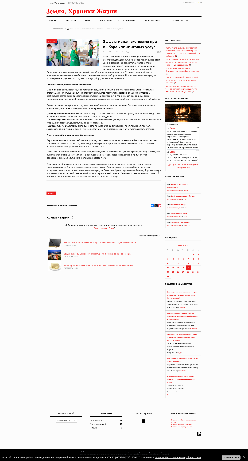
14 (188, 263)
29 (193, 272)
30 (198, 272)
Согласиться (231, 457)
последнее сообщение (174, 190)
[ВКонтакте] (152, 205)
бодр (179, 353)
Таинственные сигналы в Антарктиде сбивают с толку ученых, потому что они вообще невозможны (182, 62)
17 (168, 267)
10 (168, 263)
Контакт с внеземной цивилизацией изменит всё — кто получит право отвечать (181, 80)
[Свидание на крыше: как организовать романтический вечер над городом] (54, 259)
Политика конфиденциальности (182, 427)
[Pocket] (159, 205)
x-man (186, 190)
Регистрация (100, 228)
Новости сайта (57, 29)
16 (198, 263)
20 (183, 267)
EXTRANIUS (193, 328)
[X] (156, 205)
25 (173, 272)
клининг (51, 193)
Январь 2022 (183, 245)
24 (168, 272)
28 (188, 272)
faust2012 (182, 371)
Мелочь (182, 307)
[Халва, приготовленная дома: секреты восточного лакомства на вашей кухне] (54, 271)
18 (173, 267)
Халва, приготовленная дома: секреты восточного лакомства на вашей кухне (98, 265)
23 (198, 267)
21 (188, 267)
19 (178, 267)
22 (193, 267)
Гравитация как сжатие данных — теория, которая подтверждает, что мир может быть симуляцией (181, 89)
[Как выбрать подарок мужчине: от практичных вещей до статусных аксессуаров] (54, 248)
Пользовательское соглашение (181, 424)
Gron (168, 395)
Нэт (185, 199)
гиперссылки (162, 452)
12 (178, 263)
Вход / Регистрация (57, 3)
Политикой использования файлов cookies (178, 457)
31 (168, 276)
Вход (111, 228)
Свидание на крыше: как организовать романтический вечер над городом (97, 254)
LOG (185, 208)
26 (178, 272)
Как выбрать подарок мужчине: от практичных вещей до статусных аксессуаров (100, 242)
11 (173, 263)
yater (185, 216)
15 (193, 263)
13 (183, 263)
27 (183, 272)
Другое (70, 29)
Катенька (187, 225)
